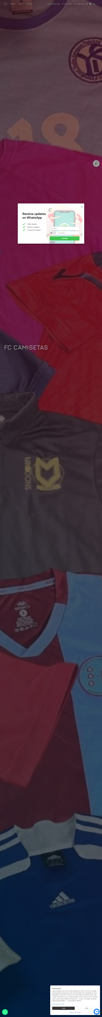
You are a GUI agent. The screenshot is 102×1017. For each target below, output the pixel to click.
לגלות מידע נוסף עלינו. (58, 1004)
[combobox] (53, 233)
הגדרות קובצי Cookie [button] (75, 1012)
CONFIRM (65, 238)
